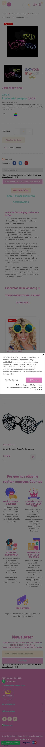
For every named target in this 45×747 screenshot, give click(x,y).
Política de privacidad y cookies (29, 385)
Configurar (11, 380)
